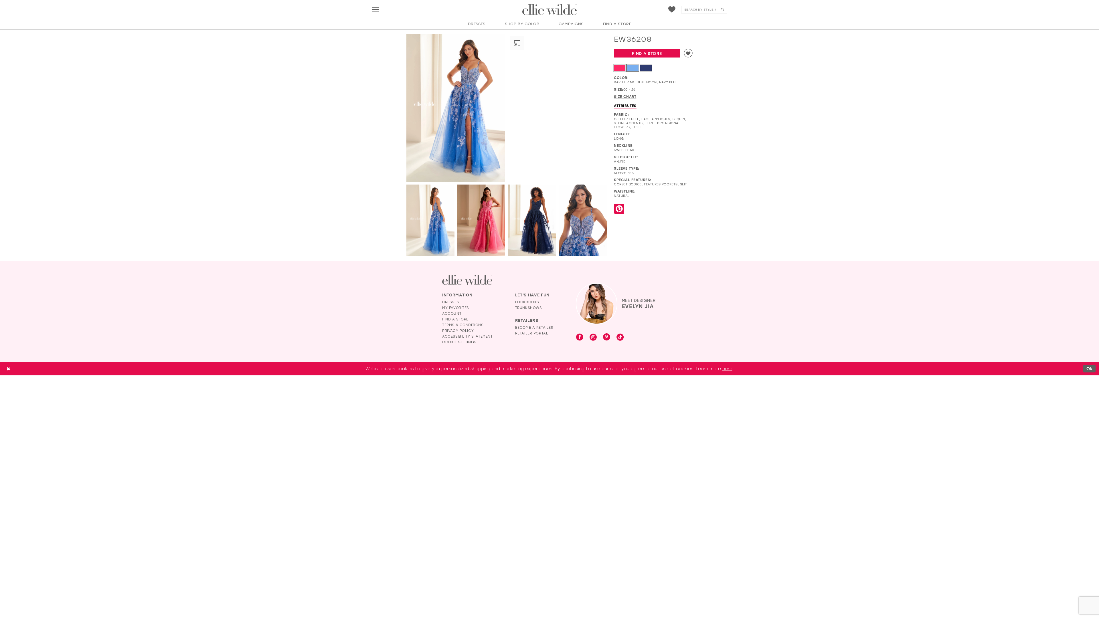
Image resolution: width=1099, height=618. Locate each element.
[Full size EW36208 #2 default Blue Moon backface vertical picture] (430, 220)
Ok (1089, 368)
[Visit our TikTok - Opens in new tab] (620, 337)
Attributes (625, 105)
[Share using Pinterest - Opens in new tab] (619, 209)
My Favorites (455, 307)
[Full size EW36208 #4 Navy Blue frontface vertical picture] (532, 220)
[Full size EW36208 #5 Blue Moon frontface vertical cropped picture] (583, 220)
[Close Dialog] (8, 369)
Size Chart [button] (625, 96)
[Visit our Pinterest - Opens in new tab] (606, 337)
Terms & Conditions (463, 324)
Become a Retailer (534, 327)
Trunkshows (528, 307)
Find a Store (647, 53)
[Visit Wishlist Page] (671, 9)
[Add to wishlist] (688, 53)
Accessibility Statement (467, 336)
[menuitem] (375, 9)
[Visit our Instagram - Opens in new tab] (593, 337)
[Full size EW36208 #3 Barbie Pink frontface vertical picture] (481, 220)
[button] (375, 9)
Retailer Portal (531, 333)
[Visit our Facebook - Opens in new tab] (580, 337)
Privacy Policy (458, 330)
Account (451, 313)
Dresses (450, 302)
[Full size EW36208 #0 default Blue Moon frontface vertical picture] (455, 108)
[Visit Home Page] (549, 9)
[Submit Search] (722, 9)
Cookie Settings (459, 342)
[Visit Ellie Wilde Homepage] (467, 280)
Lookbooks (527, 302)
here (727, 368)
